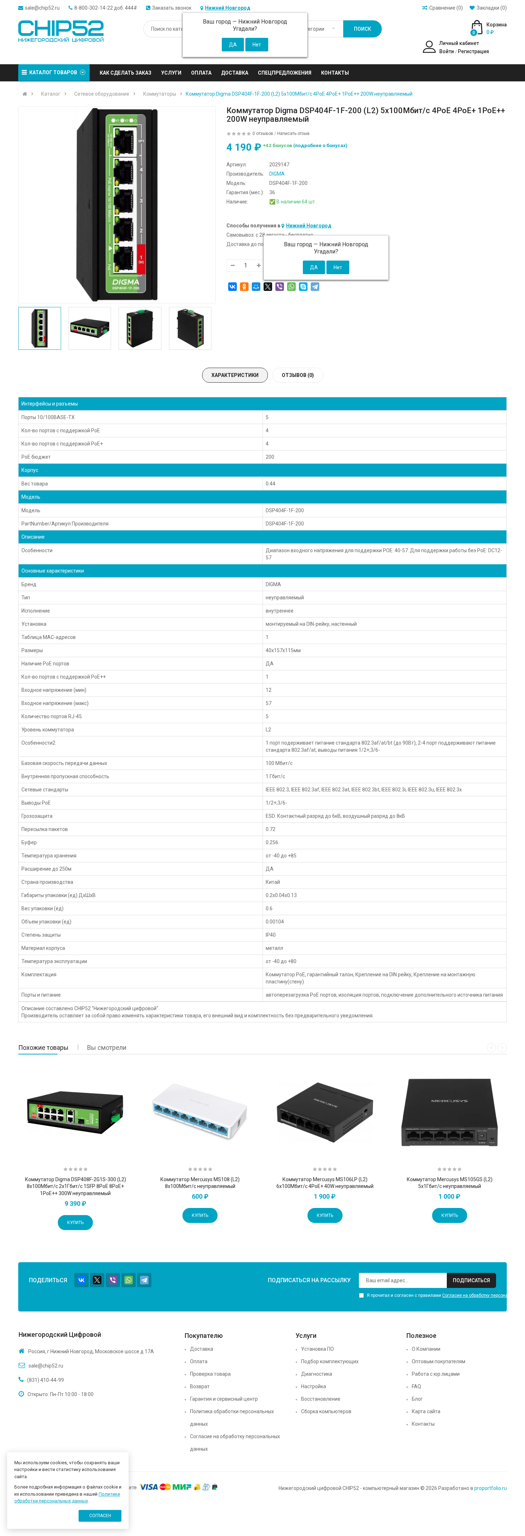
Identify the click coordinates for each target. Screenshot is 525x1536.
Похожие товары (43, 1047)
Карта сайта (426, 1411)
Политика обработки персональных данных (232, 1418)
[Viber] (279, 286)
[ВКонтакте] (232, 286)
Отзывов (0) (298, 375)
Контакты (423, 1424)
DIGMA (277, 174)
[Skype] (303, 286)
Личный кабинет (459, 43)
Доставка (201, 1349)
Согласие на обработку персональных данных (235, 1443)
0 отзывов (262, 133)
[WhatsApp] (291, 286)
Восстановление (320, 1399)
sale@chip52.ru (42, 8)
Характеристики (235, 375)
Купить (75, 1222)
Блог (417, 1399)
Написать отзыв (293, 133)
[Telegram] (315, 286)
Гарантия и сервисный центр (224, 1399)
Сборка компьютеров (326, 1411)
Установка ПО (317, 1349)
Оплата (199, 1361)
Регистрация (473, 51)
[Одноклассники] (244, 286)
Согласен (100, 1515)
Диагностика (316, 1374)
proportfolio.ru (490, 1488)
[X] (268, 286)
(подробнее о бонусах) (320, 145)
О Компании (426, 1349)
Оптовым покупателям (438, 1361)
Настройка (313, 1386)
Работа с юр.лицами (436, 1374)
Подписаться (471, 1280)
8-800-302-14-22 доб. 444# (105, 8)
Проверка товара (210, 1374)
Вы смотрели (106, 1047)
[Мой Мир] (256, 286)
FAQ (416, 1386)
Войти (446, 51)
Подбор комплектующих (330, 1361)
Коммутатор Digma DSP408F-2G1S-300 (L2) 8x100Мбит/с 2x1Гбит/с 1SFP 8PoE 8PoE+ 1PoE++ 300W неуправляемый (75, 1187)
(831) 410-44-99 (45, 1380)
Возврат (200, 1386)
